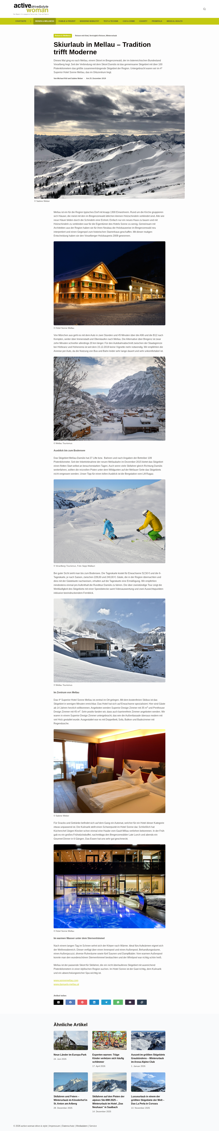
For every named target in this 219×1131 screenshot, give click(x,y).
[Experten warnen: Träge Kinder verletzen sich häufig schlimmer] (109, 1040)
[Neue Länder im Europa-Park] (71, 1040)
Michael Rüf (62, 78)
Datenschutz (68, 1126)
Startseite (20, 21)
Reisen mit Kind (81, 36)
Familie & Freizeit (67, 21)
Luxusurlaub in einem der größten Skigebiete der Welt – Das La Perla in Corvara (147, 1100)
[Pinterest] (82, 1002)
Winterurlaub (111, 36)
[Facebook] (70, 1002)
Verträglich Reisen (97, 36)
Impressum (54, 1126)
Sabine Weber (77, 78)
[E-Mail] (130, 1002)
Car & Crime (129, 21)
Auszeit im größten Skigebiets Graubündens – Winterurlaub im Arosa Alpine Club (148, 1058)
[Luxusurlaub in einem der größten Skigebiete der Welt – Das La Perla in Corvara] (148, 1082)
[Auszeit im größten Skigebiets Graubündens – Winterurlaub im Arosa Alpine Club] (148, 1040)
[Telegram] (106, 1002)
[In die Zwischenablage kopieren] (142, 1002)
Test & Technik (111, 21)
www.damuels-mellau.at (66, 984)
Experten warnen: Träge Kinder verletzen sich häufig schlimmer (108, 1058)
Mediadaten (81, 1126)
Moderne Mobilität (89, 21)
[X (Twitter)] (58, 1002)
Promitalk (157, 21)
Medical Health (174, 21)
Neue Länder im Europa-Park (70, 1054)
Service (93, 1126)
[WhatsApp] (118, 1002)
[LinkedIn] (94, 1002)
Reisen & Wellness (44, 21)
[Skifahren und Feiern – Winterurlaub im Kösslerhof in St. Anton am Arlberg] (71, 1082)
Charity (143, 21)
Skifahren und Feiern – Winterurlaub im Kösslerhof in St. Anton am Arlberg (70, 1100)
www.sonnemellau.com (66, 980)
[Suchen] (204, 9)
